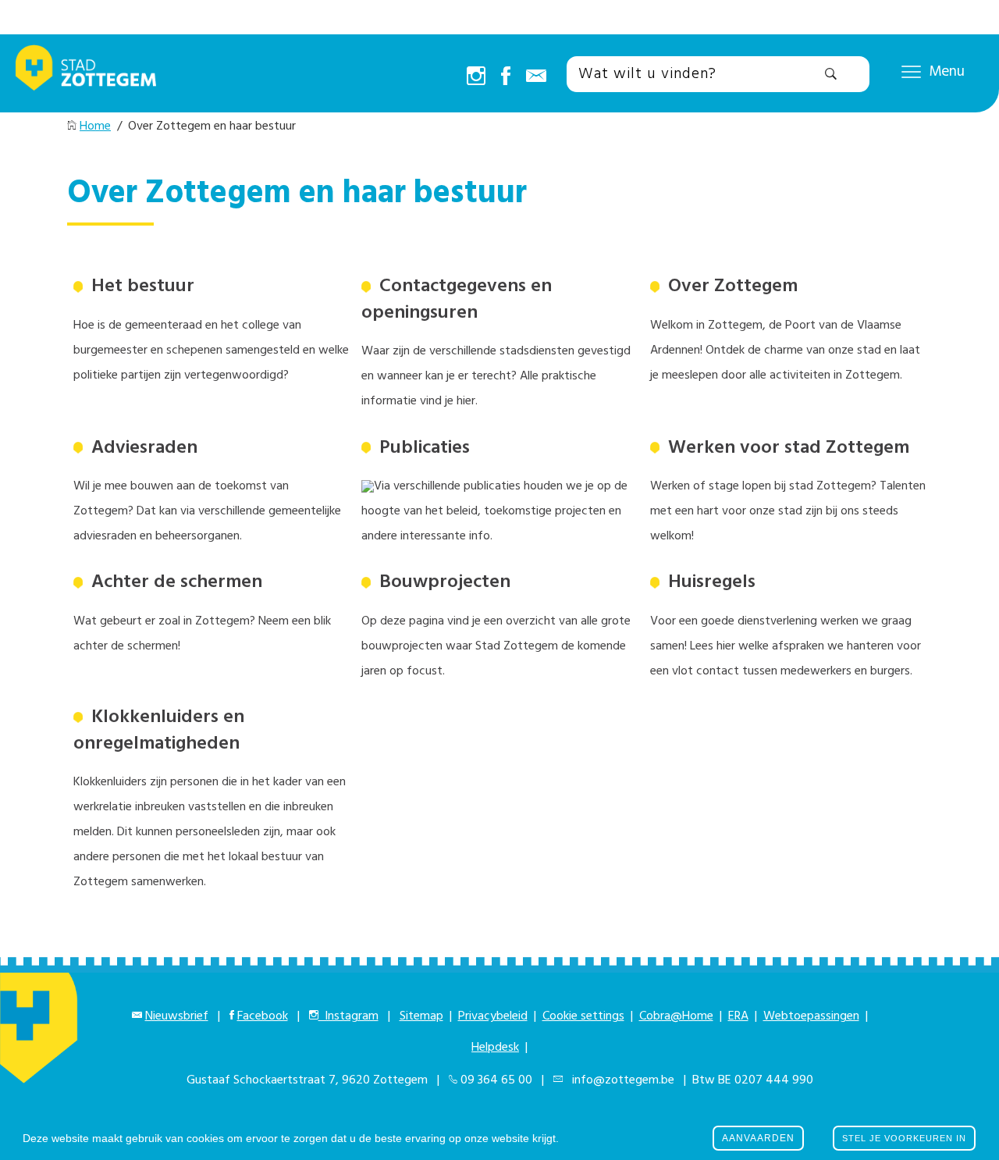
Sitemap (421, 1016)
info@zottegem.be (620, 1080)
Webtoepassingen (811, 1016)
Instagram (348, 1016)
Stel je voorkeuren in (904, 1138)
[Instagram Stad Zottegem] (476, 77)
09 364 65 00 (496, 1080)
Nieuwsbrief (176, 1016)
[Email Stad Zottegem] (536, 77)
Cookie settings (583, 1016)
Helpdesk (495, 1047)
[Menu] (911, 71)
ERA (738, 1016)
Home (95, 126)
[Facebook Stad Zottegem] (505, 77)
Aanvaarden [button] (758, 1138)
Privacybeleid (493, 1016)
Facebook (262, 1016)
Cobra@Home (676, 1016)
